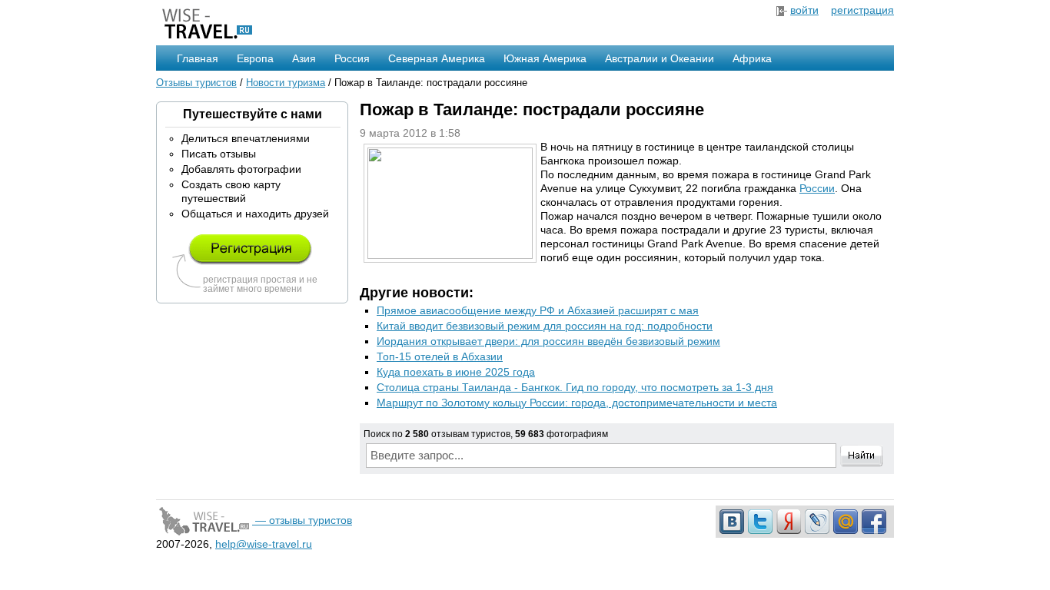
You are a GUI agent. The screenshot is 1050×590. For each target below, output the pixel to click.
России (817, 188)
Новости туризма (285, 82)
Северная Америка (436, 58)
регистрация (862, 10)
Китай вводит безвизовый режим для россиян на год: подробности (545, 326)
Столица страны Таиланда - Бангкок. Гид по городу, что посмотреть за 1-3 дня (575, 387)
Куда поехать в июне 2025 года (456, 372)
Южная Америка (544, 58)
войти (804, 10)
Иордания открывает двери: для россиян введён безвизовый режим (548, 341)
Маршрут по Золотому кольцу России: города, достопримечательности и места (577, 402)
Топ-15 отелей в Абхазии (440, 356)
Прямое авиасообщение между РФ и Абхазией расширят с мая (538, 310)
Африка (752, 58)
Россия (352, 58)
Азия (304, 58)
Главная (197, 58)
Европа (255, 58)
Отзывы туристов (196, 82)
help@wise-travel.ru (263, 544)
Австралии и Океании (659, 58)
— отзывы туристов (302, 520)
